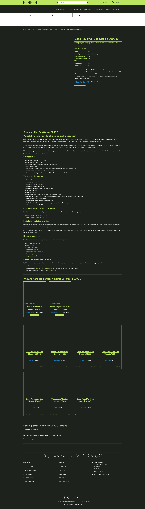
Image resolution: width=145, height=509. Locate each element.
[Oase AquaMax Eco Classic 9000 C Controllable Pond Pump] (34, 283)
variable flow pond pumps (43, 268)
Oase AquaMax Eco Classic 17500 (110, 353)
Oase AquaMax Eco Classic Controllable (104, 42)
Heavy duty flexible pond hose (35, 254)
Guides (108, 9)
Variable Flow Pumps (90, 43)
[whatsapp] (31, 2)
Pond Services (60, 9)
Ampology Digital (78, 504)
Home (24, 29)
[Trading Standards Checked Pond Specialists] (113, 20)
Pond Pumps (34, 29)
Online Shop (87, 9)
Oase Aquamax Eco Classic (57, 29)
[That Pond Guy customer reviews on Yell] (64, 19)
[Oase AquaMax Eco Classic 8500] (85, 383)
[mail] (35, 2)
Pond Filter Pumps (44, 29)
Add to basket (29, 366)
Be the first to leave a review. (79, 85)
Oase (89, 51)
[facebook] (24, 2)
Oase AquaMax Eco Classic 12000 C (37, 215)
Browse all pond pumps (33, 243)
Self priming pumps (32, 249)
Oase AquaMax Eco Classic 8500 (85, 400)
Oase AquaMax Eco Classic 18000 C (37, 217)
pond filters (53, 270)
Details (42, 366)
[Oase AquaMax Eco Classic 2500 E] (34, 383)
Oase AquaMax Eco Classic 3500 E (34, 353)
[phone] (38, 2)
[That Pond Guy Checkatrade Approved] (31, 20)
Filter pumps (30, 245)
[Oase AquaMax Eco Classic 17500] (110, 336)
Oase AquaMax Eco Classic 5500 (59, 400)
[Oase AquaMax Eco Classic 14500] (60, 336)
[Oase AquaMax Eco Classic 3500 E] (34, 336)
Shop (29, 29)
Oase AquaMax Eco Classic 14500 (59, 353)
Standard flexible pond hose (34, 251)
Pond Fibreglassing (75, 9)
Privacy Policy (66, 504)
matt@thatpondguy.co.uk (101, 474)
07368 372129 (98, 471)
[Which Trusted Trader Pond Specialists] (48, 19)
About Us (60, 462)
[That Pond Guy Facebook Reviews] (97, 20)
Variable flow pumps (32, 247)
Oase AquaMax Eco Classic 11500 (85, 353)
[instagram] (28, 2)
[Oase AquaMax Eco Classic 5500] (60, 383)
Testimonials (99, 9)
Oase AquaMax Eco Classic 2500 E (34, 400)
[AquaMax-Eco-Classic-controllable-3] (46, 82)
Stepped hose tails (31, 256)
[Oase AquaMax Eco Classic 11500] (85, 336)
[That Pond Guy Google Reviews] (80, 20)
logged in (34, 439)
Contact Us (116, 9)
